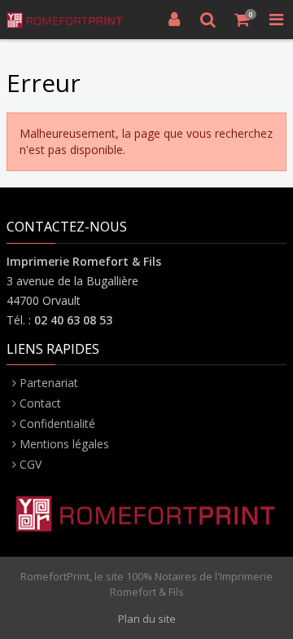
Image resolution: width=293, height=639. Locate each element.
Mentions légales (64, 444)
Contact (40, 403)
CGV (31, 464)
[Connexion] (174, 19)
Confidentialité (57, 423)
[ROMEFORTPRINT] (65, 20)
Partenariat (49, 382)
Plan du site (147, 618)
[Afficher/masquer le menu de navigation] (276, 19)
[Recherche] (208, 19)
